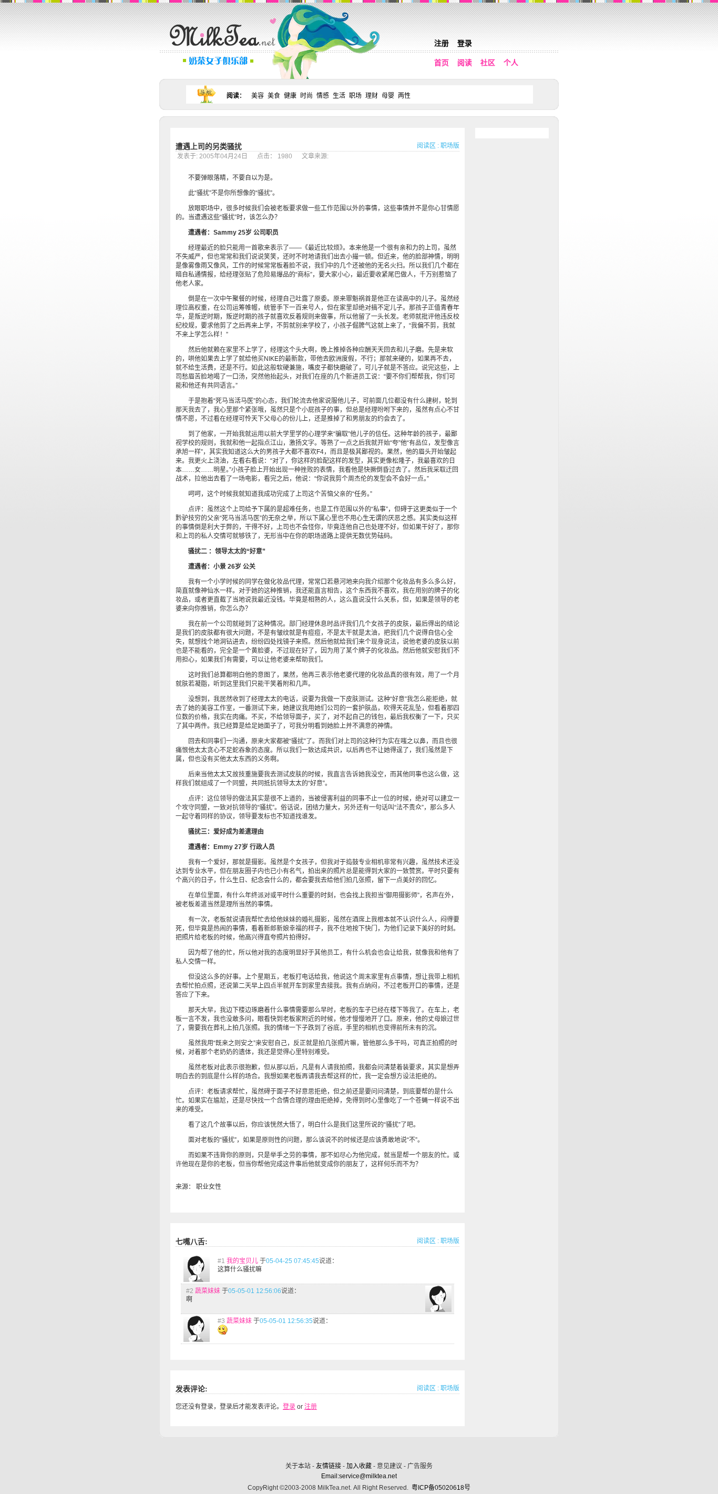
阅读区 (426, 145)
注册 (441, 43)
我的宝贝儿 (242, 1261)
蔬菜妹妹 (207, 1291)
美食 (274, 95)
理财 (371, 95)
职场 (355, 95)
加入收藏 (359, 1466)
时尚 (306, 95)
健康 (290, 95)
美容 (257, 95)
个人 (511, 62)
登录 (464, 43)
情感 (322, 95)
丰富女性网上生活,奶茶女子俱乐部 (225, 47)
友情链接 (328, 1466)
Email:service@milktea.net (359, 1476)
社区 (487, 62)
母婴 (388, 95)
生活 (339, 95)
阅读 (464, 62)
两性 (404, 95)
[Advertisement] (360, 1448)
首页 (441, 62)
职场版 (449, 145)
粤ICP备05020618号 (441, 1487)
